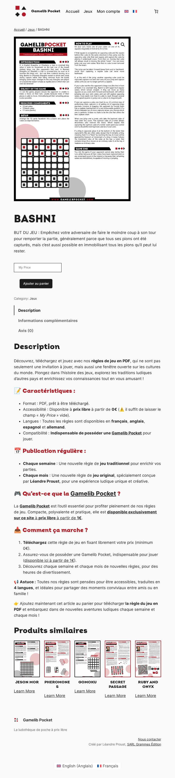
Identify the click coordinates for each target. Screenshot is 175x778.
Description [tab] (29, 310)
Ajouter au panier (36, 283)
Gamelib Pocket (45, 11)
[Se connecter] (145, 11)
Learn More (24, 691)
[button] (123, 45)
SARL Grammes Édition (144, 744)
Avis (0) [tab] (25, 330)
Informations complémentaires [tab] (48, 320)
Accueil (19, 29)
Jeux (31, 29)
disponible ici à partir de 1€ (49, 560)
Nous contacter (149, 739)
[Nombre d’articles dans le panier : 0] (156, 11)
